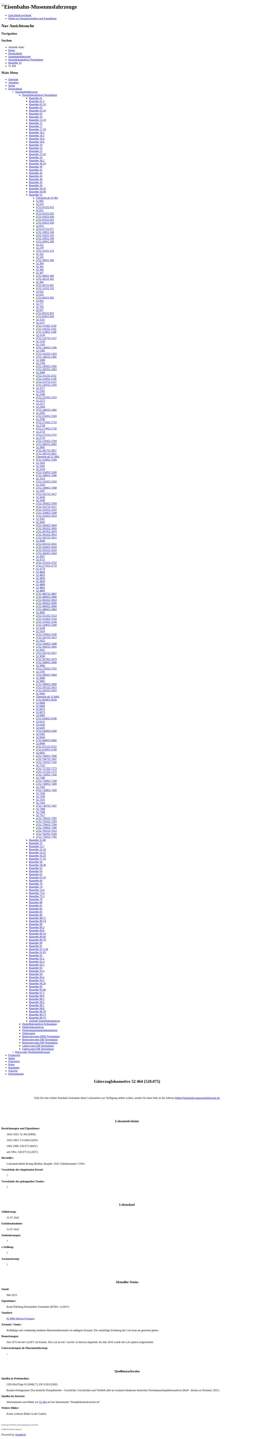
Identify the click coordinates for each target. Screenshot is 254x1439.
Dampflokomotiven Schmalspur (39, 1023)
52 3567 (40, 518)
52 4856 (40, 578)
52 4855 (40, 575)
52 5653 (40, 649)
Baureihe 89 (35, 924)
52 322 (40, 254)
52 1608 (40, 359)
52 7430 (40, 796)
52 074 (40, 225)
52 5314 (40, 631)
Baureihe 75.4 (36, 893)
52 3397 (40, 490)
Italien (11, 1058)
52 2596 (40, 419)
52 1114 (40, 319)
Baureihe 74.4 (36, 889)
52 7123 (40, 765)
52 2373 (40, 400)
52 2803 (40, 447)
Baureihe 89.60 (37, 936)
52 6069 (40, 706)
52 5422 (40, 640)
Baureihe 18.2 (36, 132)
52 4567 (40, 556)
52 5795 (40, 671)
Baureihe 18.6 (36, 141)
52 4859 (40, 581)
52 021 (40, 210)
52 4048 (40, 540)
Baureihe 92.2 (36, 958)
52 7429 (40, 793)
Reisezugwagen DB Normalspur (40, 1039)
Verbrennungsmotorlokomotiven (39, 1030)
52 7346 (40, 777)
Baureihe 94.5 (36, 980)
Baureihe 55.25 (37, 852)
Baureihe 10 (35, 116)
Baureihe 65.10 (37, 877)
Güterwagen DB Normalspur (38, 1045)
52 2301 (40, 391)
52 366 (40, 269)
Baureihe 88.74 (37, 921)
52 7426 (40, 787)
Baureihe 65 (35, 874)
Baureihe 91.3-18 (38, 949)
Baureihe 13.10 (37, 119)
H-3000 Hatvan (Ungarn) (20, 1318)
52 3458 (40, 500)
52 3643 (40, 522)
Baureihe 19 (35, 144)
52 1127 (40, 322)
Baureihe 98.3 (36, 999)
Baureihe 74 (35, 886)
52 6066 (40, 702)
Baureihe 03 (35, 107)
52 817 (40, 310)
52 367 (40, 272)
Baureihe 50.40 (37, 191)
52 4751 (40, 559)
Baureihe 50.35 (37, 188)
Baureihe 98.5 (36, 1002)
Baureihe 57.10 (37, 858)
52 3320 (40, 484)
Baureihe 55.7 (36, 846)
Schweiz (13, 1070)
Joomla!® (20, 1434)
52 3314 (40, 478)
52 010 (40, 204)
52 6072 (40, 709)
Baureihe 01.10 (37, 104)
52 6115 (40, 721)
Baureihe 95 (35, 986)
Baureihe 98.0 (36, 995)
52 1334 (40, 341)
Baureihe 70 (35, 883)
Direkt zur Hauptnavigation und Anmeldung (32, 18)
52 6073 (40, 712)
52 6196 (40, 724)
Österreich (14, 1061)
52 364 (40, 263)
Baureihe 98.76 (37, 1017)
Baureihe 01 (35, 98)
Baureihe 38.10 (37, 163)
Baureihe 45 (35, 182)
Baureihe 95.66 (37, 989)
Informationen (16, 1073)
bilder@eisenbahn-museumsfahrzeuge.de (197, 1097)
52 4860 (40, 584)
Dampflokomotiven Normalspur (39, 95)
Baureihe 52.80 (37, 840)
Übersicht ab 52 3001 (47, 456)
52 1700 (40, 363)
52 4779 (40, 568)
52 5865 (40, 681)
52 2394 (40, 406)
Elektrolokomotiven (33, 1027)
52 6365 (40, 734)
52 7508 (40, 812)
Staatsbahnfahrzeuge (26, 91)
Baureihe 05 (35, 113)
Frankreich (14, 1055)
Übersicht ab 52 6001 (47, 696)
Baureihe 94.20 (37, 983)
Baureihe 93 (35, 967)
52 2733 (40, 431)
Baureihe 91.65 (37, 952)
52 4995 (40, 612)
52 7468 (40, 808)
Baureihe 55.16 (37, 849)
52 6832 (40, 752)
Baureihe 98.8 (36, 1008)
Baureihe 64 (35, 871)
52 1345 (40, 344)
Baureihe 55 (35, 843)
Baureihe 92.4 (36, 961)
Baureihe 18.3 (36, 135)
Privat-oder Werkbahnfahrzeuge (32, 1052)
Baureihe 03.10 (37, 110)
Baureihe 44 (35, 179)
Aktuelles (13, 82)
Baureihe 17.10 (37, 129)
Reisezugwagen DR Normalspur (40, 1042)
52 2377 (40, 403)
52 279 (40, 247)
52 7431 (40, 799)
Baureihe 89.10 (37, 933)
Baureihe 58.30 (37, 865)
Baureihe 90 (35, 942)
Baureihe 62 (35, 868)
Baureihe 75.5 (36, 896)
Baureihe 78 (35, 899)
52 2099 (40, 372)
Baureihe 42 (35, 172)
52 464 (40, 282)
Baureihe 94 (35, 974)
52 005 (40, 201)
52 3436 (40, 497)
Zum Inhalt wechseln (19, 15)
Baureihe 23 (35, 151)
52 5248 (40, 628)
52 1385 (40, 350)
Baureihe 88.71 (37, 917)
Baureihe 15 (35, 123)
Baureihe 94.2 (36, 977)
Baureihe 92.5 (36, 964)
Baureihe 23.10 (37, 154)
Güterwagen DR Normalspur (38, 1048)
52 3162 (40, 462)
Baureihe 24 (35, 157)
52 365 (40, 266)
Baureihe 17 (35, 126)
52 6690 (40, 743)
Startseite (13, 79)
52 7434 (40, 802)
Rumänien (14, 1067)
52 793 (40, 306)
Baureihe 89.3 (36, 927)
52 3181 (40, 465)
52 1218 (40, 335)
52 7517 (40, 815)
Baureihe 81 (35, 905)
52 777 (40, 303)
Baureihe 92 (35, 955)
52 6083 (40, 715)
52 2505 (40, 412)
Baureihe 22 (35, 148)
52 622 (40, 291)
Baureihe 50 (35, 185)
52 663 (40, 300)
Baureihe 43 (35, 176)
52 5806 (40, 677)
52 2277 (40, 388)
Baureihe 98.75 (37, 1014)
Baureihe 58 (35, 861)
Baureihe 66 (35, 880)
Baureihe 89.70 (37, 939)
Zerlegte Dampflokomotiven (44, 1020)
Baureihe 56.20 (37, 855)
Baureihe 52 (35, 194)
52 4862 (40, 587)
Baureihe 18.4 (36, 138)
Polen (11, 1064)
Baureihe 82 (35, 908)
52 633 (40, 294)
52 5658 (40, 656)
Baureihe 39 (35, 166)
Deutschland (15, 88)
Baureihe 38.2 (36, 160)
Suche (11, 85)
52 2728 (40, 425)
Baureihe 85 (35, 911)
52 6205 (40, 727)
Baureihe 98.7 (36, 1005)
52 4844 (40, 571)
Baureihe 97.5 (36, 992)
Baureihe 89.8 (36, 930)
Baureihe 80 (35, 902)
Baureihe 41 (35, 169)
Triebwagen (28, 1033)
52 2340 (40, 394)
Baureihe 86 (35, 914)
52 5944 (40, 693)
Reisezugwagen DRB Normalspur (41, 1036)
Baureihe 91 (35, 946)
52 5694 (40, 665)
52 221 (40, 244)
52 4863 (40, 590)
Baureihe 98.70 (37, 1011)
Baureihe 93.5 (36, 970)
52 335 (40, 257)
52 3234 (40, 469)
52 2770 (40, 437)
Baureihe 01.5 (36, 101)
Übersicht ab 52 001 (47, 197)
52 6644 (40, 737)
